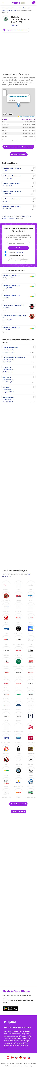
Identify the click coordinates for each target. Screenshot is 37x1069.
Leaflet (21, 116)
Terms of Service (17, 1066)
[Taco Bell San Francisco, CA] (18, 749)
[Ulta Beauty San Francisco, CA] (30, 760)
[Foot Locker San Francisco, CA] (6, 662)
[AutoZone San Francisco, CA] (18, 793)
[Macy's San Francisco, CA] (30, 640)
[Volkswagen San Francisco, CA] (30, 782)
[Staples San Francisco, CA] (6, 673)
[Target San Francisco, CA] (6, 618)
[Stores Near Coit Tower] (18, 389)
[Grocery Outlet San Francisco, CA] (30, 738)
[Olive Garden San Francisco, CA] (30, 749)
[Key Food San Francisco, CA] (18, 596)
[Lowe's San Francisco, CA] (6, 629)
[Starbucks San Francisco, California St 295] (18, 184)
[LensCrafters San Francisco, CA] (18, 607)
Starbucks (6, 216)
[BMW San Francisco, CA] (18, 771)
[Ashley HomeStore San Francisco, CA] (18, 640)
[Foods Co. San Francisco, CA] (18, 694)
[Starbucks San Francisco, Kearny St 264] (18, 192)
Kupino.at (8, 1057)
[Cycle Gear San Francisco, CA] (18, 738)
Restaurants (14, 25)
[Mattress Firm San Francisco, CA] (18, 673)
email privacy (24, 259)
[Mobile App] (10, 1009)
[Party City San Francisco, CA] (18, 618)
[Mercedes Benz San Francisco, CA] (6, 793)
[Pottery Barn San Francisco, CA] (30, 684)
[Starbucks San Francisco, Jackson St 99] (18, 200)
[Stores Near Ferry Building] (18, 379)
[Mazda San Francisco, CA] (30, 771)
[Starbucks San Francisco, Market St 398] (18, 208)
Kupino (3, 8)
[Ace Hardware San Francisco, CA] (30, 662)
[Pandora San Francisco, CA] (30, 585)
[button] (15, 30)
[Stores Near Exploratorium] (18, 369)
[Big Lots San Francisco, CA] (6, 716)
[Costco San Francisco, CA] (6, 684)
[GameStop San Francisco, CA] (6, 694)
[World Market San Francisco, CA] (30, 673)
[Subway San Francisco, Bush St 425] (18, 330)
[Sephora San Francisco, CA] (30, 705)
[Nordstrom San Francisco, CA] (6, 651)
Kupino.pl (24, 1057)
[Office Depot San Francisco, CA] (30, 694)
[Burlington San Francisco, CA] (18, 684)
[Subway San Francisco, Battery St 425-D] (18, 288)
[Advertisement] (18, 53)
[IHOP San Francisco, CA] (30, 596)
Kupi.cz (16, 1057)
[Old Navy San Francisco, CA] (18, 705)
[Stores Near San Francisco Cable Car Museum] (18, 359)
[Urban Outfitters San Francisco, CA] (6, 727)
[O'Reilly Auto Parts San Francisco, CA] (30, 793)
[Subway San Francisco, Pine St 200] (18, 298)
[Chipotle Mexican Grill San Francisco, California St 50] (18, 318)
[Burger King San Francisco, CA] (6, 749)
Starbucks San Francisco (9, 10)
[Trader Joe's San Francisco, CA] (30, 607)
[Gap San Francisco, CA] (30, 716)
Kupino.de (20, 1057)
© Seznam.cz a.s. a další (28, 116)
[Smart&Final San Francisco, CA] (18, 651)
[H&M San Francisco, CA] (30, 727)
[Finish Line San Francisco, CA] (6, 607)
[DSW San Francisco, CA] (30, 651)
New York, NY (13, 218)
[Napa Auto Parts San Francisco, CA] (18, 782)
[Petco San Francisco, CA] (6, 640)
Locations (9, 8)
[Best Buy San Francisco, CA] (30, 629)
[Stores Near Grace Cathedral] (18, 399)
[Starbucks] (6, 20)
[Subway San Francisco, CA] (6, 771)
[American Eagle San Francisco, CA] (18, 727)
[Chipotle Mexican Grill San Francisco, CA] (6, 596)
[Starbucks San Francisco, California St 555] (18, 177)
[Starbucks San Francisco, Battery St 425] (18, 169)
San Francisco (24, 8)
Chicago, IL (24, 216)
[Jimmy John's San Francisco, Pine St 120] (18, 307)
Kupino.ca (12, 1057)
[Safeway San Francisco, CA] (18, 585)
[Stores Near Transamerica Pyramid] (18, 349)
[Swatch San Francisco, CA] (30, 618)
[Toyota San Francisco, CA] (6, 782)
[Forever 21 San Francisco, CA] (18, 716)
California (16, 8)
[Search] (33, 2)
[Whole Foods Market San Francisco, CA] (18, 662)
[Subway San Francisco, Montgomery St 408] (18, 278)
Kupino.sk (29, 1057)
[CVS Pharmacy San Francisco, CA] (6, 705)
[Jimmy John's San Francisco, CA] (18, 629)
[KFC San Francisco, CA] (6, 760)
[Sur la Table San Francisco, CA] (18, 760)
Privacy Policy (19, 252)
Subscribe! (18, 248)
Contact (7, 1066)
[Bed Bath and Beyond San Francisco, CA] (6, 738)
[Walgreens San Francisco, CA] (6, 585)
